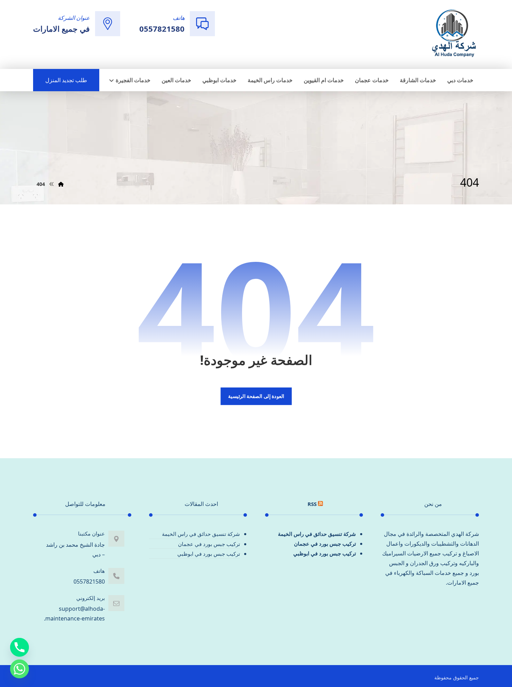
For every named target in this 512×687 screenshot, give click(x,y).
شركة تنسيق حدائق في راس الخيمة (317, 533)
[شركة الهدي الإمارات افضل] (453, 33)
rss (312, 503)
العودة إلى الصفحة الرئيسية (256, 396)
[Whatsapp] (19, 668)
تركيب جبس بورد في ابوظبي (324, 553)
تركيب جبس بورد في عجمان (325, 543)
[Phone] (19, 647)
